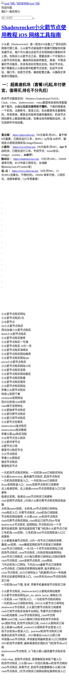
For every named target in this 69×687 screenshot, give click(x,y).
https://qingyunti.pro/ (24, 135)
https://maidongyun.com (26, 159)
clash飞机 (34, 3)
